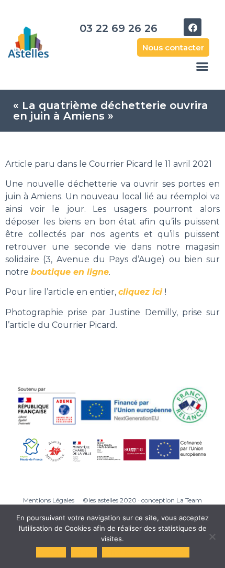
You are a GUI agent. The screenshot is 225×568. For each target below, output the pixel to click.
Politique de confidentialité (145, 552)
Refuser (84, 552)
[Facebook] (192, 27)
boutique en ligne (70, 272)
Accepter (51, 552)
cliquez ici (140, 292)
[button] (202, 67)
